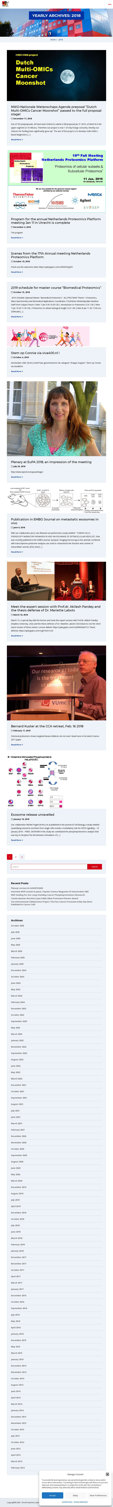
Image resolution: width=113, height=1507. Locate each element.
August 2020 (17, 1161)
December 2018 (18, 1212)
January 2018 (17, 1251)
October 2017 (17, 1270)
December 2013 (18, 1416)
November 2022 (18, 1046)
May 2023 (15, 1027)
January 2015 (17, 1359)
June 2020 (15, 1168)
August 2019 (17, 1193)
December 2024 (18, 970)
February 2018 (18, 1244)
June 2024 (15, 983)
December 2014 (18, 1365)
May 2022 (15, 1072)
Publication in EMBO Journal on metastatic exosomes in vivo (55, 521)
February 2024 (18, 1002)
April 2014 (16, 1397)
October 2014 (17, 1378)
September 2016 (19, 1308)
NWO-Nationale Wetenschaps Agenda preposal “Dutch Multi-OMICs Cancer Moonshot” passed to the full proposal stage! (56, 110)
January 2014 (17, 1410)
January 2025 (17, 964)
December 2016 (18, 1295)
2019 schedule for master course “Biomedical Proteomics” (56, 288)
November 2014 (18, 1372)
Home (53, 39)
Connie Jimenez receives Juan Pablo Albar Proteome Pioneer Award (44, 898)
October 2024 (17, 976)
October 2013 (17, 1429)
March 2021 (16, 1123)
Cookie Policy (67, 1502)
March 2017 (16, 1282)
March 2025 (16, 951)
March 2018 (16, 1238)
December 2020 (18, 1136)
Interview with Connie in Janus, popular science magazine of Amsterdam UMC (50, 891)
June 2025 (15, 938)
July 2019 (15, 1200)
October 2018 (17, 1219)
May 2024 (15, 989)
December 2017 (18, 1257)
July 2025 (15, 932)
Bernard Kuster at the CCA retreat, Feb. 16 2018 (47, 726)
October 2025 (17, 925)
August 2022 (17, 1059)
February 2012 (18, 1467)
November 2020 (18, 1142)
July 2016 (15, 1314)
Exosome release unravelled (32, 815)
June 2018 (15, 1231)
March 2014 (16, 1404)
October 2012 (17, 1442)
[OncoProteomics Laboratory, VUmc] (5, 4)
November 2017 (18, 1263)
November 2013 (18, 1423)
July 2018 (15, 1225)
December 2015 (18, 1340)
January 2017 (17, 1289)
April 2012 (16, 1455)
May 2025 (15, 944)
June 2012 (15, 1448)
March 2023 (16, 1034)
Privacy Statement (81, 1502)
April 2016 (16, 1327)
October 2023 (17, 1015)
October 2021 (17, 1091)
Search (95, 866)
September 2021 (19, 1097)
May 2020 (15, 1174)
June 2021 (15, 1117)
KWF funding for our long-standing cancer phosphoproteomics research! (48, 895)
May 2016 (15, 1321)
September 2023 (19, 1021)
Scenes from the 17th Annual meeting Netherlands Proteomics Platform (50, 255)
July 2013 (15, 1436)
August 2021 (17, 1104)
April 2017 (16, 1276)
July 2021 (15, 1110)
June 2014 (15, 1391)
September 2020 (19, 1155)
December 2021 (18, 1085)
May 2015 (15, 1346)
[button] (107, 1474)
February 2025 (18, 957)
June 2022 (15, 1066)
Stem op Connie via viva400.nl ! (35, 353)
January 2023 (17, 1040)
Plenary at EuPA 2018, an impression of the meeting (51, 462)
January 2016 (17, 1334)
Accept (52, 1495)
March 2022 (16, 1078)
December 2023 (18, 1008)
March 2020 (16, 1180)
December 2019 (18, 1187)
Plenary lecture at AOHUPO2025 (27, 888)
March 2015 (16, 1353)
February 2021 (18, 1129)
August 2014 (17, 1385)
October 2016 (17, 1302)
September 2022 (19, 1053)
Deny (75, 1495)
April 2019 (16, 1206)
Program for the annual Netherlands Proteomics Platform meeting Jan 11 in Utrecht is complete (56, 221)
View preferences (98, 1495)
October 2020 (17, 1149)
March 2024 (16, 995)
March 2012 (16, 1461)
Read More (16, 140)
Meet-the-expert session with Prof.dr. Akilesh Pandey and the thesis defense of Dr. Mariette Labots (55, 608)
